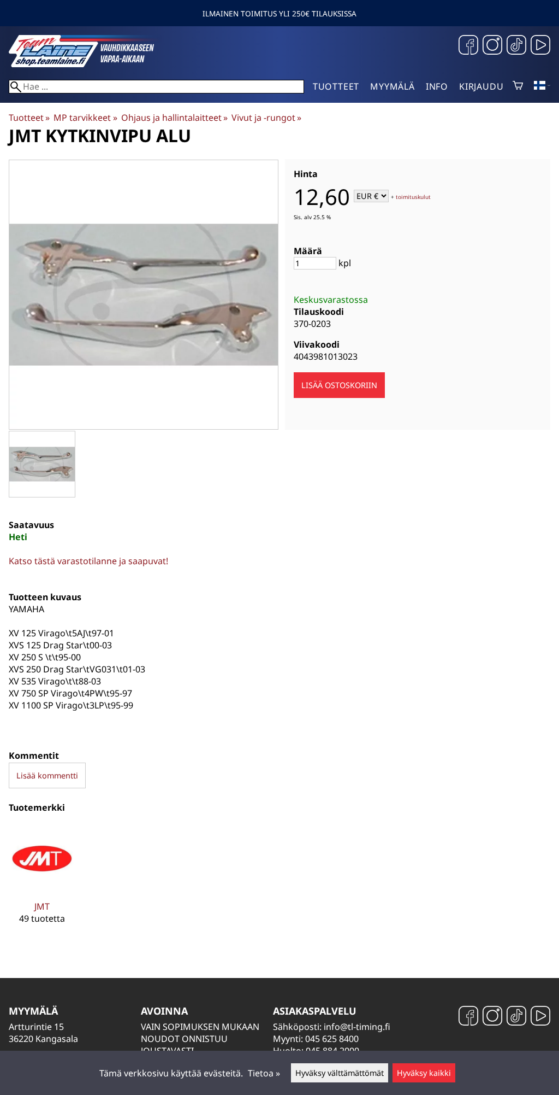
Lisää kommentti (47, 775)
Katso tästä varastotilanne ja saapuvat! (88, 561)
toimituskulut (413, 197)
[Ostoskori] (518, 86)
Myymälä (392, 86)
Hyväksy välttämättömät (339, 1073)
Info (437, 86)
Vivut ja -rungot (266, 118)
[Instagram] (492, 46)
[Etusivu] (91, 64)
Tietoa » (264, 1073)
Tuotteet (336, 86)
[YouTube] (540, 46)
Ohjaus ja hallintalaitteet (174, 118)
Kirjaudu (481, 86)
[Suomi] (542, 86)
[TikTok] (516, 46)
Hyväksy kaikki (424, 1073)
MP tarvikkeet (85, 118)
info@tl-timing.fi (357, 1027)
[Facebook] (468, 46)
